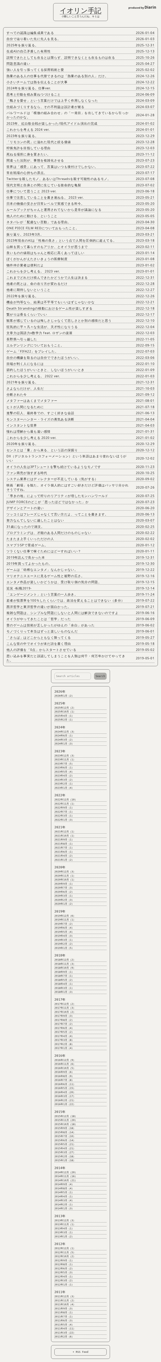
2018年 (59, 955)
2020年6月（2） (64, 891)
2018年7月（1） (64, 975)
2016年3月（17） (65, 1096)
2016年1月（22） (65, 1104)
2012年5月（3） (64, 1272)
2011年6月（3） (64, 1320)
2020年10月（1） (65, 879)
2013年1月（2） (64, 1236)
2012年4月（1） (64, 1276)
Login (5, 4)
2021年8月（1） (64, 843)
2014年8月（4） (64, 1188)
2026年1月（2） (64, 695)
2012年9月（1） (64, 1260)
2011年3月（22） (65, 1332)
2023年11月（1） (65, 759)
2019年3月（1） (64, 939)
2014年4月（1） (64, 1196)
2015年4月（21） (65, 1148)
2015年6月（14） (65, 1140)
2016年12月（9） (65, 1060)
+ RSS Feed (80, 1351)
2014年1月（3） (64, 1208)
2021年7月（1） (64, 847)
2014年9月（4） (64, 1184)
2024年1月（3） (64, 743)
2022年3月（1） (64, 815)
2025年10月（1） (65, 711)
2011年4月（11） (65, 1328)
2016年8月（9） (64, 1076)
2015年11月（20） (65, 1120)
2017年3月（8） (64, 1040)
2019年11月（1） (65, 919)
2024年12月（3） (65, 731)
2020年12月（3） (65, 871)
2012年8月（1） (64, 1264)
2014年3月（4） (64, 1200)
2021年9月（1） (64, 839)
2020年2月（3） (64, 899)
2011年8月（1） (64, 1312)
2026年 (59, 691)
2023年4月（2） (64, 775)
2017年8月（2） (64, 1020)
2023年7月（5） (64, 763)
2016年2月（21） (65, 1100)
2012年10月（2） (65, 1256)
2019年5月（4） (64, 931)
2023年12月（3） (65, 755)
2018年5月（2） (64, 979)
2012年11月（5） (65, 1252)
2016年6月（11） (65, 1084)
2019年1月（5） (64, 947)
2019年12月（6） (65, 915)
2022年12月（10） (65, 799)
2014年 (59, 1168)
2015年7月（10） (65, 1136)
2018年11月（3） (65, 963)
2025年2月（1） (64, 719)
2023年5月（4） (64, 771)
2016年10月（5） (65, 1068)
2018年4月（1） (64, 983)
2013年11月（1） (65, 1224)
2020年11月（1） (65, 875)
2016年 (59, 1056)
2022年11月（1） (65, 803)
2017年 (59, 999)
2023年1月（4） (64, 787)
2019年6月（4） (64, 927)
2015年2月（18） (65, 1156)
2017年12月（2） (65, 1003)
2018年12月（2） (65, 959)
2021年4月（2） (64, 855)
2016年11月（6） (65, 1063)
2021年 (59, 827)
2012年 (59, 1244)
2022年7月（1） (64, 811)
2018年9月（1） (64, 971)
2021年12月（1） (65, 831)
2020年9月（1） (64, 883)
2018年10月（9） (65, 967)
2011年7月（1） (64, 1316)
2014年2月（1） (64, 1204)
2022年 (59, 795)
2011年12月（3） (65, 1296)
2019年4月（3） (64, 935)
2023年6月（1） (64, 767)
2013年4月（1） (64, 1228)
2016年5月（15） (65, 1088)
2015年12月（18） (65, 1116)
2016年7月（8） (64, 1080)
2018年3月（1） (64, 988)
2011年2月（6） (64, 1336)
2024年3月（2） (64, 739)
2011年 (59, 1292)
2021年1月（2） (64, 859)
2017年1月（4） (64, 1048)
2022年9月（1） (64, 807)
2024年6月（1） (64, 735)
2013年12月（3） (65, 1220)
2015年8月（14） (65, 1132)
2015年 (59, 1112)
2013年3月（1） (64, 1232)
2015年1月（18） (65, 1160)
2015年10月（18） (65, 1124)
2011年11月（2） (65, 1300)
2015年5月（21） (65, 1144)
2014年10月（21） (65, 1180)
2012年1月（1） (64, 1284)
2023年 (59, 751)
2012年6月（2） (64, 1268)
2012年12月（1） (65, 1248)
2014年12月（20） (65, 1172)
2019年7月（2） (64, 923)
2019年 (59, 911)
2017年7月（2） (64, 1023)
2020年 (59, 867)
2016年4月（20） (65, 1092)
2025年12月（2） (65, 707)
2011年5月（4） (64, 1324)
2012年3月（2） (64, 1280)
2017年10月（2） (65, 1011)
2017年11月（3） (65, 1007)
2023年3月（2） (64, 779)
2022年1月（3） (64, 819)
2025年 (59, 703)
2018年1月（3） (64, 991)
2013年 (59, 1216)
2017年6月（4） (64, 1028)
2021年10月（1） (65, 835)
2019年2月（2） (64, 943)
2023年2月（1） (64, 783)
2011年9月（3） (64, 1308)
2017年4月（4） (64, 1036)
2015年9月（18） (65, 1128)
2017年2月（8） (64, 1044)
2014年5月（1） (64, 1192)
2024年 (59, 727)
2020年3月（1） (64, 895)
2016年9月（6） (64, 1072)
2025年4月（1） (64, 715)
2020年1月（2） (64, 903)
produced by (142, 7)
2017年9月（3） (64, 1015)
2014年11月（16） (65, 1176)
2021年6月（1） (64, 851)
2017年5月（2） (64, 1031)
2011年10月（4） (65, 1304)
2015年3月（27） (65, 1152)
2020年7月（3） (64, 887)
